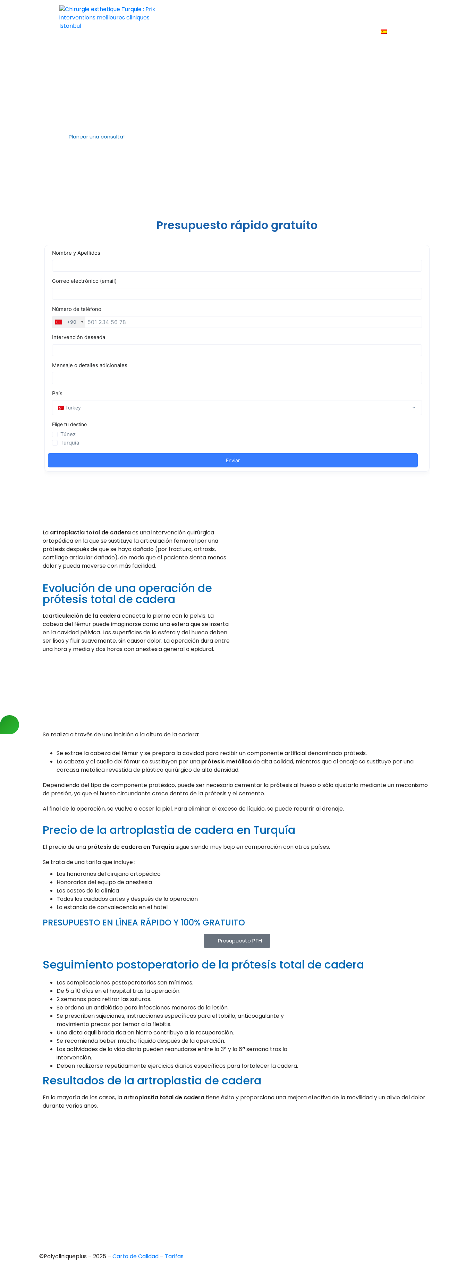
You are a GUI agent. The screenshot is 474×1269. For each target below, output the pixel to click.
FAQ (404, 13)
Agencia (227, 13)
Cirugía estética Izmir (227, 1173)
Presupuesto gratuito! (329, 13)
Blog (302, 32)
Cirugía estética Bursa (229, 1149)
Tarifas (379, 13)
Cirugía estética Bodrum (232, 1208)
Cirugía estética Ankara (230, 1161)
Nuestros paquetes (344, 32)
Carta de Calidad (136, 1256)
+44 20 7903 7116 (65, 1144)
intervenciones (269, 13)
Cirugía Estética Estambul (233, 1196)
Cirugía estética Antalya (231, 1184)
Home (197, 13)
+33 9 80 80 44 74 (67, 1132)
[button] (99, 137)
